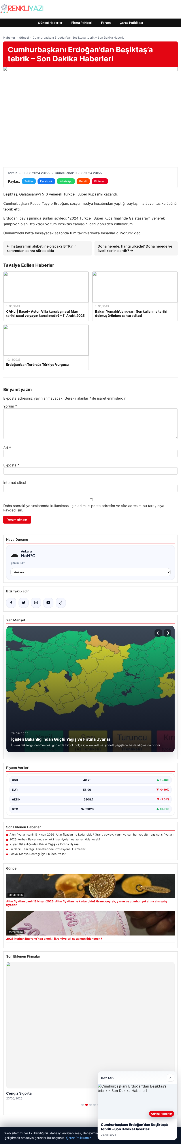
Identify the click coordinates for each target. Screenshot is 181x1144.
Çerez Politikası (131, 22)
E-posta (11, 465)
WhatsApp (66, 181)
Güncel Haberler (50, 22)
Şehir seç (18, 563)
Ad (7, 447)
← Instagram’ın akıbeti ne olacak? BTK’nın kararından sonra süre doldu (41, 248)
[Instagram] (36, 603)
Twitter (29, 181)
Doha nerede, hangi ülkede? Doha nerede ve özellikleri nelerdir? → (135, 248)
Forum (106, 22)
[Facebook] (11, 603)
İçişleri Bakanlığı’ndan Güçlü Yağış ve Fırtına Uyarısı (44, 844)
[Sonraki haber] (167, 633)
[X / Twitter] (24, 603)
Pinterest (99, 181)
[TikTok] (61, 603)
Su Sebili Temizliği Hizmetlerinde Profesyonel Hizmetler (47, 849)
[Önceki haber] (158, 633)
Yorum (10, 406)
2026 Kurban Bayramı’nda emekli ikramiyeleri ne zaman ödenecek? (54, 839)
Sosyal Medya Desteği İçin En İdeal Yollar (37, 854)
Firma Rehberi (81, 22)
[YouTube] (48, 603)
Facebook (46, 181)
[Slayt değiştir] (82, 1105)
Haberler (9, 37)
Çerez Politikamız (78, 1138)
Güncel (24, 37)
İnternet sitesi (14, 482)
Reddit (83, 181)
